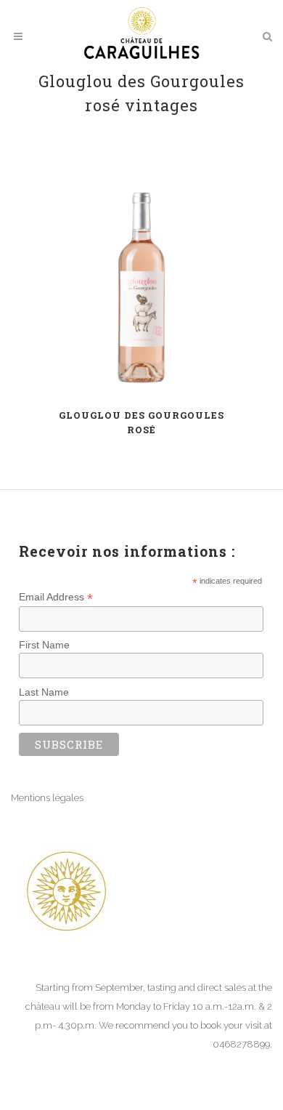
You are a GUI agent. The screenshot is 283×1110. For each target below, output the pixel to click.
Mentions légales (47, 797)
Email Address (56, 597)
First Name (44, 645)
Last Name (44, 692)
